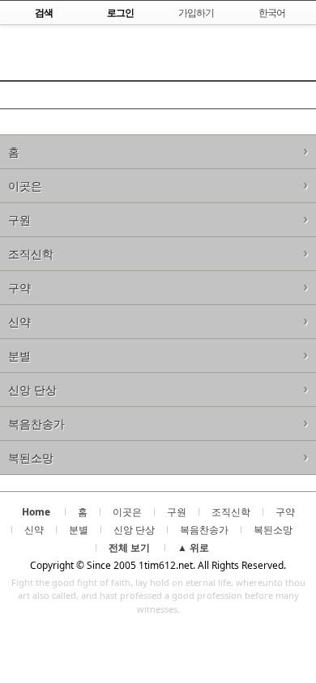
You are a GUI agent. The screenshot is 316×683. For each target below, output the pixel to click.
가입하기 (196, 12)
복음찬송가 (36, 423)
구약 (19, 287)
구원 (19, 219)
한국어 (271, 12)
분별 (19, 355)
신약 (19, 321)
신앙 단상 (32, 389)
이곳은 (25, 185)
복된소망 (30, 457)
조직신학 (30, 253)
